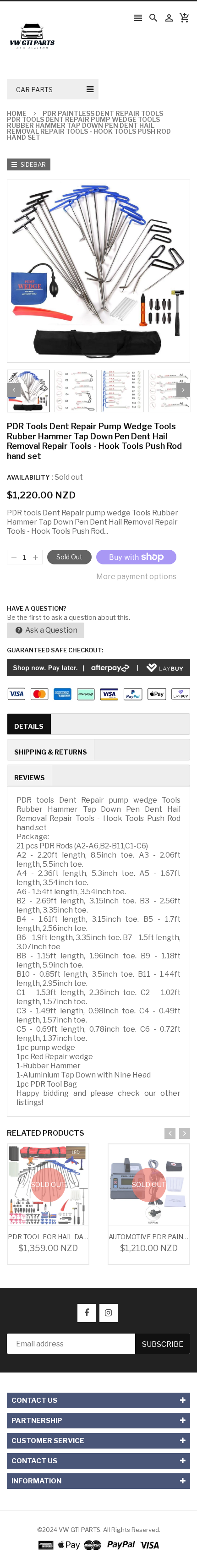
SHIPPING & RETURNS (50, 752)
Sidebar (32, 164)
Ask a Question (50, 630)
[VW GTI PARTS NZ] (98, 1544)
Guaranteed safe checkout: (55, 650)
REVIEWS (29, 778)
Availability (28, 477)
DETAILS (29, 726)
